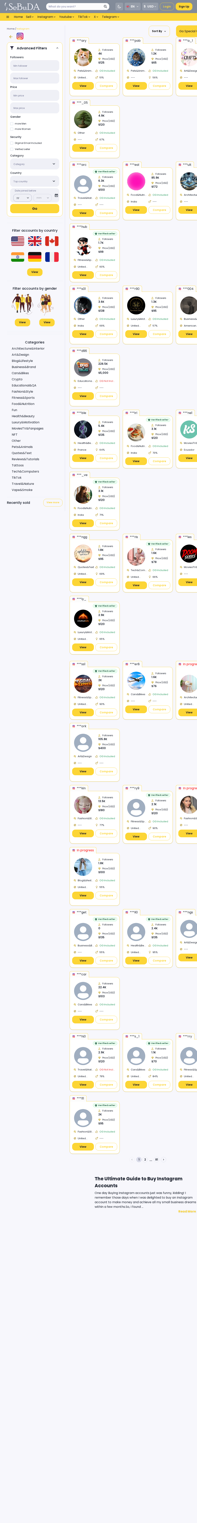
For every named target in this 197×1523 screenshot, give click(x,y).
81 (156, 1160)
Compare (106, 86)
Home (11, 29)
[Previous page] (132, 1159)
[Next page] (163, 1159)
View (34, 272)
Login (167, 6)
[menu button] (8, 17)
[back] (11, 37)
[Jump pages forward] (151, 1161)
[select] (54, 163)
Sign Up (184, 6)
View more (53, 502)
